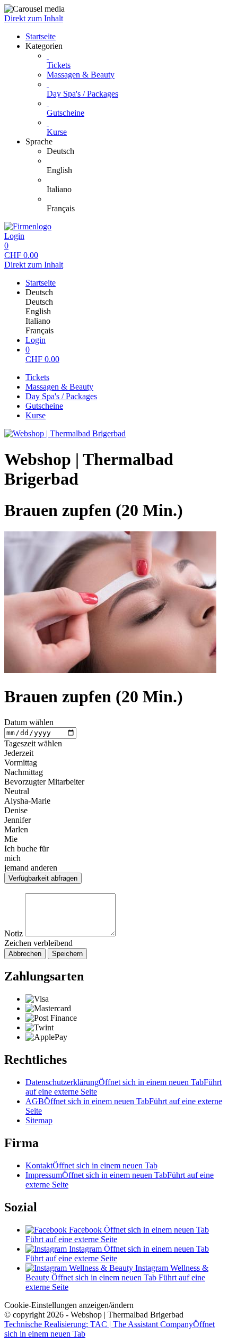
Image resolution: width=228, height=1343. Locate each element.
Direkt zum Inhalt (33, 18)
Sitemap (38, 1120)
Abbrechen (24, 954)
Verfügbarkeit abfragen (42, 878)
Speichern (67, 954)
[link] (135, 151)
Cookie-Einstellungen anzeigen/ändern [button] (69, 1305)
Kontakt (91, 1165)
